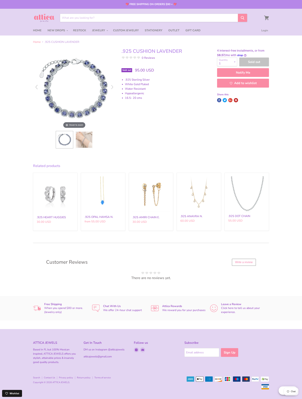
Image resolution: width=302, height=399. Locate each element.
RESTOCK (79, 30)
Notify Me (243, 72)
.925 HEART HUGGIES (51, 217)
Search (36, 377)
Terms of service (102, 377)
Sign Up (229, 352)
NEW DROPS (57, 30)
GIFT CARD (192, 30)
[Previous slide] (36, 87)
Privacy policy (66, 377)
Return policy (84, 377)
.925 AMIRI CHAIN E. (146, 217)
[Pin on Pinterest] (236, 100)
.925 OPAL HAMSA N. (99, 217)
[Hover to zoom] (74, 89)
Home (37, 42)
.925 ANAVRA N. (191, 216)
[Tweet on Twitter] (225, 100)
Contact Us (49, 377)
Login (264, 30)
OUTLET (173, 30)
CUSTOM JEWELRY (126, 30)
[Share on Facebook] (219, 100)
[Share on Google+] (230, 100)
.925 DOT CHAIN (239, 216)
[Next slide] (112, 87)
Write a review (244, 262)
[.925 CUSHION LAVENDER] (64, 139)
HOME (37, 30)
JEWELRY (99, 30)
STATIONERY (153, 30)
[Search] (242, 18)
